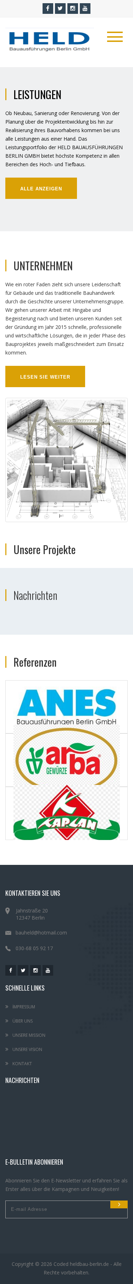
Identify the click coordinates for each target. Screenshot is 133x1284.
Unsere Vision (26, 1049)
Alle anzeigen (41, 188)
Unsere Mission (28, 1035)
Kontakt (21, 1064)
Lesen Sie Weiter (45, 377)
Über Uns (22, 1021)
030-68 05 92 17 (34, 948)
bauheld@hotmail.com (41, 932)
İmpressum (23, 1007)
